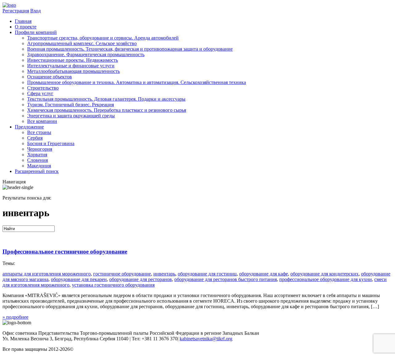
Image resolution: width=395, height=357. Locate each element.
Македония (39, 165)
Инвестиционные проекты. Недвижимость (72, 60)
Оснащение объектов (49, 76)
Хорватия (37, 154)
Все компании (42, 121)
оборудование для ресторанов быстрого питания (225, 279)
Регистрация (15, 10)
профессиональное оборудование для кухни (325, 279)
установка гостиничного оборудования (113, 285)
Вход (35, 10)
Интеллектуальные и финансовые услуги (70, 65)
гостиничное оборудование (122, 273)
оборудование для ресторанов (140, 279)
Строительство (43, 87)
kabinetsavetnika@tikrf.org (206, 338)
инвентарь (164, 273)
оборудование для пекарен (79, 279)
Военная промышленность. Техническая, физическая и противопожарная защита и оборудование (130, 49)
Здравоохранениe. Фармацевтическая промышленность (85, 54)
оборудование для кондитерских (324, 273)
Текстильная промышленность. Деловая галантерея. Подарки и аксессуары (106, 99)
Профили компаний (36, 32)
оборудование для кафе (263, 273)
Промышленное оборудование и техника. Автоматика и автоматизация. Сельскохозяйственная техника (136, 82)
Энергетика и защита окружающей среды (71, 115)
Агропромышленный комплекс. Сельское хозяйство (82, 43)
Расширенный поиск (37, 171)
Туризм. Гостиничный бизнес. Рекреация (70, 104)
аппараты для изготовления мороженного (46, 273)
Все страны (39, 132)
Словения (37, 160)
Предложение (29, 126)
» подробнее (15, 317)
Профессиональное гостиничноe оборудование (64, 251)
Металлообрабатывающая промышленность (73, 71)
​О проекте (25, 26)
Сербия (35, 138)
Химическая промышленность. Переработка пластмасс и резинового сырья (106, 110)
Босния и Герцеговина (50, 143)
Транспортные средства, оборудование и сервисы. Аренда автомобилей (103, 37)
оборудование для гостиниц (207, 273)
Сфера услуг (40, 93)
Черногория (39, 149)
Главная (23, 21)
